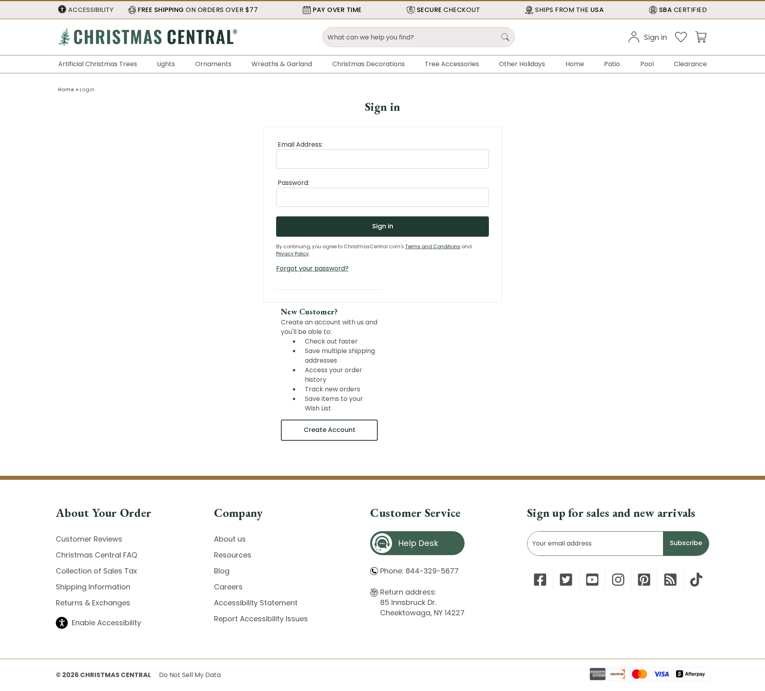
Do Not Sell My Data (190, 674)
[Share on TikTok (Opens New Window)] (696, 580)
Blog (222, 571)
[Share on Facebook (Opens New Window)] (540, 580)
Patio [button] (612, 64)
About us (230, 539)
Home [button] (574, 64)
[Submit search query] (505, 37)
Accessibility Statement (256, 603)
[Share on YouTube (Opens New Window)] (592, 580)
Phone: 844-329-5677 (419, 571)
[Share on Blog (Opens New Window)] (670, 580)
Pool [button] (647, 64)
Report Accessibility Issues (261, 619)
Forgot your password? (312, 268)
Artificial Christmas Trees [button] (97, 64)
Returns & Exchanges (93, 603)
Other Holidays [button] (522, 64)
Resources (232, 555)
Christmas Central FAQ (96, 555)
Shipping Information (93, 587)
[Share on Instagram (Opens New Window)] (618, 580)
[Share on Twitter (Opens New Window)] (566, 580)
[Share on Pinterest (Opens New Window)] (644, 580)
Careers (228, 587)
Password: (293, 182)
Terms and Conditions (432, 246)
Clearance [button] (690, 64)
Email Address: (300, 144)
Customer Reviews (89, 539)
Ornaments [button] (213, 64)
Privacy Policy (292, 253)
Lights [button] (166, 64)
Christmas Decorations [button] (368, 64)
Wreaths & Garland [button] (281, 64)
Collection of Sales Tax (96, 571)
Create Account (329, 429)
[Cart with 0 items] (701, 36)
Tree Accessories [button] (452, 64)
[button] (86, 10)
